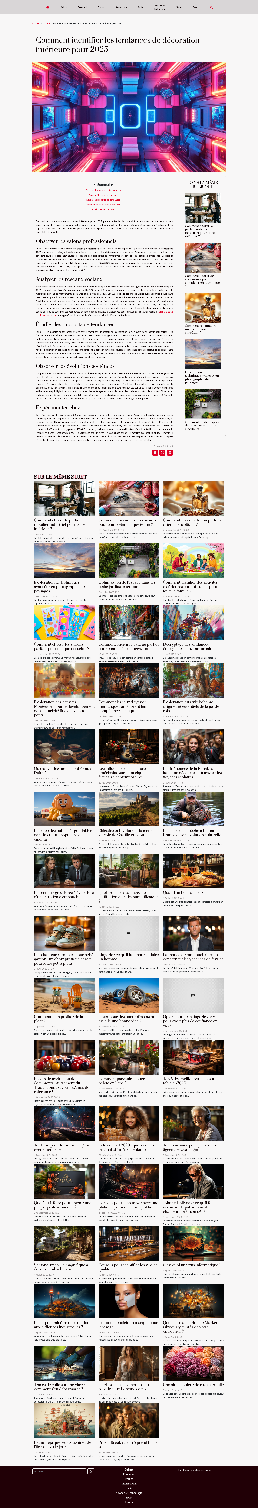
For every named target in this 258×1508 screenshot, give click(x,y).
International (120, 7)
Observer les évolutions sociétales (103, 204)
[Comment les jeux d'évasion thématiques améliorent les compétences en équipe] (129, 680)
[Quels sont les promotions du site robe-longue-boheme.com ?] (129, 1363)
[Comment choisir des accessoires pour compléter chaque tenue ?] (203, 257)
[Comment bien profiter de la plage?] (64, 995)
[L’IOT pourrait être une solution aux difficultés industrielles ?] (64, 1301)
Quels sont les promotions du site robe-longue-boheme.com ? (127, 1387)
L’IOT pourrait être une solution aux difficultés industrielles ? (61, 1325)
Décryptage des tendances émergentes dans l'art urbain (187, 646)
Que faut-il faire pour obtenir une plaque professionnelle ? (62, 1205)
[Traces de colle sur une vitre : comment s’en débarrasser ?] (64, 1363)
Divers (196, 7)
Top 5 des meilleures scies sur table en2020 (189, 1081)
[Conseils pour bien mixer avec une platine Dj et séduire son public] (129, 1181)
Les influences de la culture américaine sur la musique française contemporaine (122, 773)
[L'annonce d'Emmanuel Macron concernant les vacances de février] (193, 933)
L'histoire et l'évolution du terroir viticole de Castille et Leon (126, 833)
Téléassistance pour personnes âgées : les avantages (189, 1147)
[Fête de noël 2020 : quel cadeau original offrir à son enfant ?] (129, 1123)
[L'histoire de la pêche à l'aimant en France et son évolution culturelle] (193, 808)
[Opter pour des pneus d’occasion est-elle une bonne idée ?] (129, 995)
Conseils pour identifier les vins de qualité (128, 1267)
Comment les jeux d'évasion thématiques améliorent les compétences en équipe (123, 706)
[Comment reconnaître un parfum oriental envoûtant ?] (203, 307)
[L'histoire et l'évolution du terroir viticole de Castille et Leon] (129, 808)
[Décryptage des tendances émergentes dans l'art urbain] (193, 622)
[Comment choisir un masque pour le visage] (129, 1301)
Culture (64, 7)
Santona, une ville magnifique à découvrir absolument (61, 1267)
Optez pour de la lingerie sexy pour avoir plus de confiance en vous (190, 1021)
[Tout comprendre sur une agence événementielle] (64, 1123)
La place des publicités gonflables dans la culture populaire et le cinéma (63, 835)
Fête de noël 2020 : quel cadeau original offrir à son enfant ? (126, 1147)
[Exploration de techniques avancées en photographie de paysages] (203, 354)
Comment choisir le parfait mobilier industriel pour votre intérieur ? (200, 231)
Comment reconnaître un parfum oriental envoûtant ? (200, 329)
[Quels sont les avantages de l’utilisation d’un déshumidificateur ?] (129, 871)
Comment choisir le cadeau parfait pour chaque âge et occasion (129, 646)
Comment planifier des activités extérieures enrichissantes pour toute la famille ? (190, 587)
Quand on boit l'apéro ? (183, 892)
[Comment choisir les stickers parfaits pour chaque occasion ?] (64, 622)
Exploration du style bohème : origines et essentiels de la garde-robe (191, 706)
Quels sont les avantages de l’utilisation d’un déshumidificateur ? (128, 897)
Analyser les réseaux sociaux (103, 195)
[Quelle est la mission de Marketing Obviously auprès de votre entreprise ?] (193, 1301)
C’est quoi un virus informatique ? (192, 1265)
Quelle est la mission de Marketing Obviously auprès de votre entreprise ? (193, 1327)
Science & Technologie (160, 7)
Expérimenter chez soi (103, 209)
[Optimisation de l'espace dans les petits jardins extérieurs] (203, 404)
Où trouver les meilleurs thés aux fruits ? (62, 771)
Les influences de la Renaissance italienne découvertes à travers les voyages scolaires (192, 773)
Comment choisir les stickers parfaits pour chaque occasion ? (61, 646)
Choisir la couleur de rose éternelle (193, 1385)
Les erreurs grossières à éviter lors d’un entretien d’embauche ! (64, 895)
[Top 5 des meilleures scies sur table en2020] (193, 1057)
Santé (140, 7)
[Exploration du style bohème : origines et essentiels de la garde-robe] (193, 680)
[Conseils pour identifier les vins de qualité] (129, 1243)
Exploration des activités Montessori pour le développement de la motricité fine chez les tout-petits (64, 709)
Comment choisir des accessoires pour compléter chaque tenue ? (202, 281)
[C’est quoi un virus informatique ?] (193, 1243)
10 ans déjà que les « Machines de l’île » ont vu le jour (62, 1444)
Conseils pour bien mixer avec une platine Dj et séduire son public (128, 1205)
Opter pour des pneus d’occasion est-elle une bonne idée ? (127, 1019)
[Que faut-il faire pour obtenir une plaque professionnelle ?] (64, 1181)
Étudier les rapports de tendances (103, 200)
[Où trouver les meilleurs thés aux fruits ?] (64, 746)
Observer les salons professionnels (103, 190)
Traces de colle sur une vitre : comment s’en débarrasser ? (59, 1387)
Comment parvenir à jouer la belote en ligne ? (124, 1081)
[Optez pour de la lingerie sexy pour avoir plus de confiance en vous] (193, 995)
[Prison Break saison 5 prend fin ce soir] (129, 1420)
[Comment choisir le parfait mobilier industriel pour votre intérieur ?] (203, 207)
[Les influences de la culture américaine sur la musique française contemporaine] (129, 746)
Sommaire (105, 184)
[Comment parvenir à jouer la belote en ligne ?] (129, 1057)
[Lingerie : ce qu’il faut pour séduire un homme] (129, 933)
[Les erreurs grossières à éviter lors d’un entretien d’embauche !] (64, 871)
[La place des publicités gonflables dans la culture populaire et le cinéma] (64, 809)
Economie (83, 7)
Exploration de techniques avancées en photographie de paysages (202, 377)
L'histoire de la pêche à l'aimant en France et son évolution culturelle (192, 833)
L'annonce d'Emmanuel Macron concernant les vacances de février (193, 957)
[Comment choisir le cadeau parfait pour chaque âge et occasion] (129, 622)
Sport (179, 7)
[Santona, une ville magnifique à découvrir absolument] (64, 1243)
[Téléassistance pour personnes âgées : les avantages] (193, 1123)
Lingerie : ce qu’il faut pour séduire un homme (129, 957)
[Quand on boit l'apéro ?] (193, 871)
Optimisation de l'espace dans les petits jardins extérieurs (202, 425)
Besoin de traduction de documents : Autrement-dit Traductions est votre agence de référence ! (61, 1085)
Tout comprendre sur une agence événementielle (63, 1147)
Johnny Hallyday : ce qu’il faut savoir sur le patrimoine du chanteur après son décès (189, 1207)
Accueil (35, 23)
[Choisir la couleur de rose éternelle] (193, 1363)
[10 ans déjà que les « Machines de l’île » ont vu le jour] (64, 1420)
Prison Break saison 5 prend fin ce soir (128, 1444)
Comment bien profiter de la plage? (58, 1019)
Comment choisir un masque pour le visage (128, 1325)
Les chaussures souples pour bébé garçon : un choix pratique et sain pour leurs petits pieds (63, 959)
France (101, 7)
